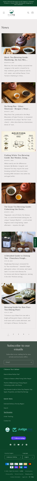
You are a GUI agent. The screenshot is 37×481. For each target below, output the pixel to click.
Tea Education (8, 412)
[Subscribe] (31, 362)
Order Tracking (8, 416)
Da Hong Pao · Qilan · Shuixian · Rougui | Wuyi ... (17, 107)
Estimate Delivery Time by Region (14, 404)
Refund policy (28, 471)
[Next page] (29, 334)
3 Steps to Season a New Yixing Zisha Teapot (17, 378)
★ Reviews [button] (35, 242)
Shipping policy (29, 474)
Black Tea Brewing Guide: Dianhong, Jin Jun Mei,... (16, 58)
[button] (4, 13)
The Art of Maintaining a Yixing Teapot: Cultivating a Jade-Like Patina (15, 384)
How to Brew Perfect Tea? (12, 374)
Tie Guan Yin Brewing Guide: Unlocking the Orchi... (17, 208)
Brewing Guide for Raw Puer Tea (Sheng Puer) (17, 308)
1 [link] (8, 334)
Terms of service (19, 474)
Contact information (15, 477)
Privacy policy (9, 474)
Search (6, 408)
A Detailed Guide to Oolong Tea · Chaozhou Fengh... (17, 257)
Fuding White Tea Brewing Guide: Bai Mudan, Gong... (16, 156)
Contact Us (7, 421)
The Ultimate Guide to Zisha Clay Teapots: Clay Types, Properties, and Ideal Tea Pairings (18, 391)
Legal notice (25, 477)
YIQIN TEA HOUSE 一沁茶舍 (16, 471)
